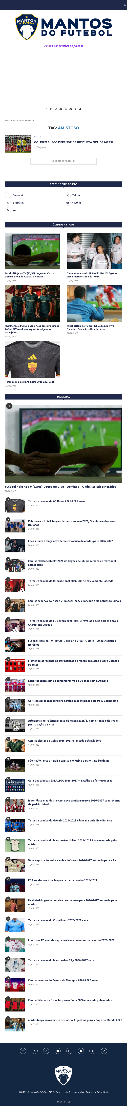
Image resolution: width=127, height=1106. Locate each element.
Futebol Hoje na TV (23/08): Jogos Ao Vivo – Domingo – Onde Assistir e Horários (29, 275)
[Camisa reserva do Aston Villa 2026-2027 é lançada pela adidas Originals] (15, 605)
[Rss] (75, 109)
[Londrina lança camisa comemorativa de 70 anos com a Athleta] (15, 685)
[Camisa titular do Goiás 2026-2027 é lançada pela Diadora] (15, 745)
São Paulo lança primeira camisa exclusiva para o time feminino (68, 760)
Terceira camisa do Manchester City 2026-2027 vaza (61, 960)
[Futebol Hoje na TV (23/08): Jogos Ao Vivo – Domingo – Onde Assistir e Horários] (32, 251)
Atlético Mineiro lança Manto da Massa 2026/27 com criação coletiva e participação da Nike (73, 722)
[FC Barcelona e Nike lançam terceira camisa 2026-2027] (15, 885)
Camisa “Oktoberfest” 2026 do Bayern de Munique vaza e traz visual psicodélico (72, 563)
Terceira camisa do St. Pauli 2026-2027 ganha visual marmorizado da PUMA (92, 275)
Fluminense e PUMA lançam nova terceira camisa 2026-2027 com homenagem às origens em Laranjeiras (32, 329)
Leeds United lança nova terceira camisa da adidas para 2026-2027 (70, 541)
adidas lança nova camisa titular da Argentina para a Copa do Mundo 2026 (75, 1020)
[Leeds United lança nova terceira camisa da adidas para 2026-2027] (15, 545)
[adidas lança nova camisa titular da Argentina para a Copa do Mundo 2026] (15, 1024)
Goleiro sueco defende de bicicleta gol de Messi (73, 142)
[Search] (125, 5)
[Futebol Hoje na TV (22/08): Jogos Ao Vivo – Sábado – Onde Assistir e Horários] (94, 303)
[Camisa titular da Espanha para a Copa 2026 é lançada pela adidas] (15, 1004)
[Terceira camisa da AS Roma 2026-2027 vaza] (32, 359)
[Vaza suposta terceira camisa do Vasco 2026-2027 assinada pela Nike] (15, 865)
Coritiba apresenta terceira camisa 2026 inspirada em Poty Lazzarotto (73, 700)
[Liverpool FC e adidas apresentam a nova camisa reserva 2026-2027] (15, 945)
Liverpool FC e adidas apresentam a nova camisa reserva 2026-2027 (71, 940)
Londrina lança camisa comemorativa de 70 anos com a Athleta (68, 680)
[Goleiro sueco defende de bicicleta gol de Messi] (18, 144)
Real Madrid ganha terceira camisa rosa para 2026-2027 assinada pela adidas (72, 902)
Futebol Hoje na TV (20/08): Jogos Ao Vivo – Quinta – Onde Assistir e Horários (72, 642)
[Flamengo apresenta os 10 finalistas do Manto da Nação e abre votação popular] (15, 665)
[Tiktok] (80, 109)
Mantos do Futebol (14, 121)
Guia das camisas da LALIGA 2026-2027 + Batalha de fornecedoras (70, 780)
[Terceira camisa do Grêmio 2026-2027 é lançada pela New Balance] (15, 825)
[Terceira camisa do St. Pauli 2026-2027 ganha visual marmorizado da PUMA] (94, 251)
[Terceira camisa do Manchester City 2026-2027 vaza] (15, 965)
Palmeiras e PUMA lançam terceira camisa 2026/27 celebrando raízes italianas (72, 523)
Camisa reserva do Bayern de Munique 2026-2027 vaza (63, 980)
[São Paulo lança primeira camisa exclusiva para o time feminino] (15, 765)
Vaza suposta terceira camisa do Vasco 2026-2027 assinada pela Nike (72, 860)
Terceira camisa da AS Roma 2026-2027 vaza (29, 382)
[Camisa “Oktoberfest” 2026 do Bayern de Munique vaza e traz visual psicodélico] (15, 565)
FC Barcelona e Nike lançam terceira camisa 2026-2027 (62, 880)
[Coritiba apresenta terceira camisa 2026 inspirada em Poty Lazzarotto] (15, 705)
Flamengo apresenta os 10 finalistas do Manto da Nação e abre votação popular (73, 662)
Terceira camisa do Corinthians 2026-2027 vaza (58, 920)
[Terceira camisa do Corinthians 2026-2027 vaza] (15, 925)
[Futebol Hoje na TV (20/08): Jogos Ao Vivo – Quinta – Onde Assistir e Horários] (15, 645)
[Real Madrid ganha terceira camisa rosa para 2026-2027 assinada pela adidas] (15, 905)
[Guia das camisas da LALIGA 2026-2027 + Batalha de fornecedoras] (15, 785)
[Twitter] (51, 109)
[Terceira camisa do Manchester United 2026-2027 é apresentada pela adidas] (15, 845)
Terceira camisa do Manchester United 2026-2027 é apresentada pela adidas (72, 842)
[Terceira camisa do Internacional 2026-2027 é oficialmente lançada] (15, 585)
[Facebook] (46, 109)
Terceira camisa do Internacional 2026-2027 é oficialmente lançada (70, 580)
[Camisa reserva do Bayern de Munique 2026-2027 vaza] (15, 985)
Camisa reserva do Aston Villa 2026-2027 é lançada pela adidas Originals (74, 600)
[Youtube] (61, 109)
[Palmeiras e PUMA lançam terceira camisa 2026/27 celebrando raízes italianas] (15, 525)
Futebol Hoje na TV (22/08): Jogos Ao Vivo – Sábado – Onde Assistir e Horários (91, 328)
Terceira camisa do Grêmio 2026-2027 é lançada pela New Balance (70, 820)
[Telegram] (70, 109)
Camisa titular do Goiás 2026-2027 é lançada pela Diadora (64, 740)
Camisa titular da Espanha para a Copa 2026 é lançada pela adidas (70, 1000)
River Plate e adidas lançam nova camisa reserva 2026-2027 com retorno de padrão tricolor (74, 802)
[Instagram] (56, 109)
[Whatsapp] (66, 109)
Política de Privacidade (97, 1092)
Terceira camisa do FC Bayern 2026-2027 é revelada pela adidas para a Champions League (73, 622)
